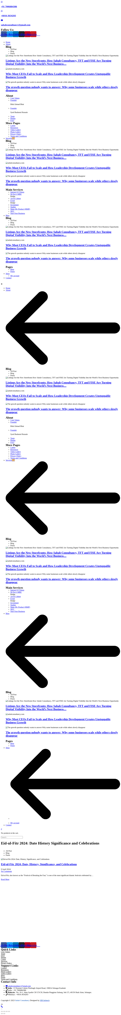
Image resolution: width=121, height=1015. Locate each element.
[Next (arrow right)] (4, 1013)
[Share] (4, 1011)
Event (12, 201)
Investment (14, 205)
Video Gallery (15, 130)
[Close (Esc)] (2, 1011)
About (8, 290)
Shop (8, 748)
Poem (12, 272)
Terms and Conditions (18, 136)
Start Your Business (17, 213)
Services (10, 460)
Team (12, 116)
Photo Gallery (15, 132)
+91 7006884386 (9, 6)
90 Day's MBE (16, 194)
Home (8, 288)
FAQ (12, 121)
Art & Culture (15, 198)
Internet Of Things (17, 192)
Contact (8, 825)
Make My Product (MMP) (20, 209)
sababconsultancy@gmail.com (15, 25)
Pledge (12, 118)
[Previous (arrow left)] (2, 1013)
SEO (12, 211)
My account (14, 823)
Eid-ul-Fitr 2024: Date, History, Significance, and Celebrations (39, 864)
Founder (13, 100)
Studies (13, 207)
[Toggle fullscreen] (7, 1011)
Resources (14, 128)
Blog (12, 269)
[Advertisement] (60, 910)
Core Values (14, 98)
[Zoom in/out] (9, 1011)
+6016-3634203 (8, 15)
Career (12, 126)
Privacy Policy (15, 134)
